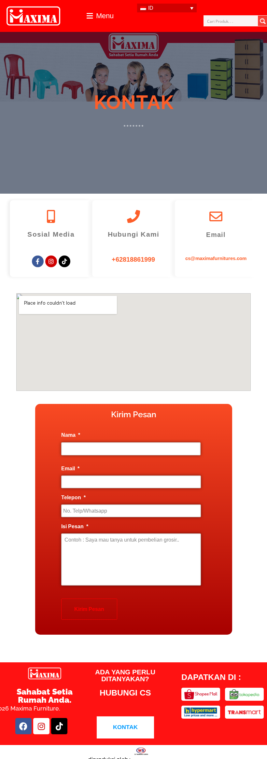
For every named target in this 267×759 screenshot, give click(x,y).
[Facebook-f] (38, 261)
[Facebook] (23, 726)
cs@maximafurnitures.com (215, 258)
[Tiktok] (64, 261)
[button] (100, 16)
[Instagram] (51, 261)
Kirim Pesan (89, 609)
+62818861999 (133, 259)
